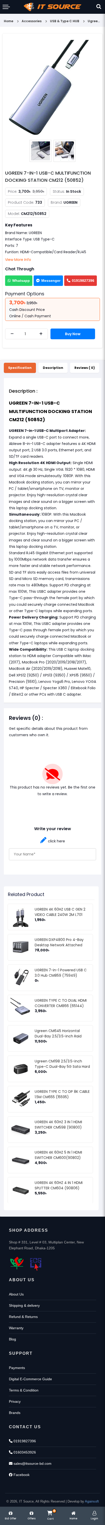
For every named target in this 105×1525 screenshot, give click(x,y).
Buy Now (73, 333)
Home (8, 21)
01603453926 (24, 1452)
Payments (17, 1368)
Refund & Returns (23, 1317)
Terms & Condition (23, 1390)
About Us (16, 1294)
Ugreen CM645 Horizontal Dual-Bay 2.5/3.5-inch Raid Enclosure (58, 1036)
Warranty (16, 1328)
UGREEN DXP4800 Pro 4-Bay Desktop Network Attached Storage (59, 945)
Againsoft (92, 1501)
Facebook (21, 1475)
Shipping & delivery (24, 1305)
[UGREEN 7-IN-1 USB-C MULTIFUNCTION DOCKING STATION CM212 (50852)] (52, 87)
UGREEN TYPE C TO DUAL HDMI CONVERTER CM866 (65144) (61, 1003)
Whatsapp (21, 281)
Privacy (15, 1401)
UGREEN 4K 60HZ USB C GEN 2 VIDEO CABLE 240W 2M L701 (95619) (60, 915)
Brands (14, 1413)
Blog (12, 1339)
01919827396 (83, 281)
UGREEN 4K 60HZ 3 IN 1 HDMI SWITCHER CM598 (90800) (58, 1124)
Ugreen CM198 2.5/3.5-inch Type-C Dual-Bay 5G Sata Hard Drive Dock (62, 1066)
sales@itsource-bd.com (31, 1463)
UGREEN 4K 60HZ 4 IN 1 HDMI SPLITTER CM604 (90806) (59, 1185)
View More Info (18, 259)
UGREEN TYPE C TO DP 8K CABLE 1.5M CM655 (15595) (62, 1094)
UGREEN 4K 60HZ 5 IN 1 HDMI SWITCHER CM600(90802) (58, 1155)
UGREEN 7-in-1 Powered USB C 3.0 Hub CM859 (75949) (61, 972)
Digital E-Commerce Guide (30, 1379)
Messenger (50, 281)
